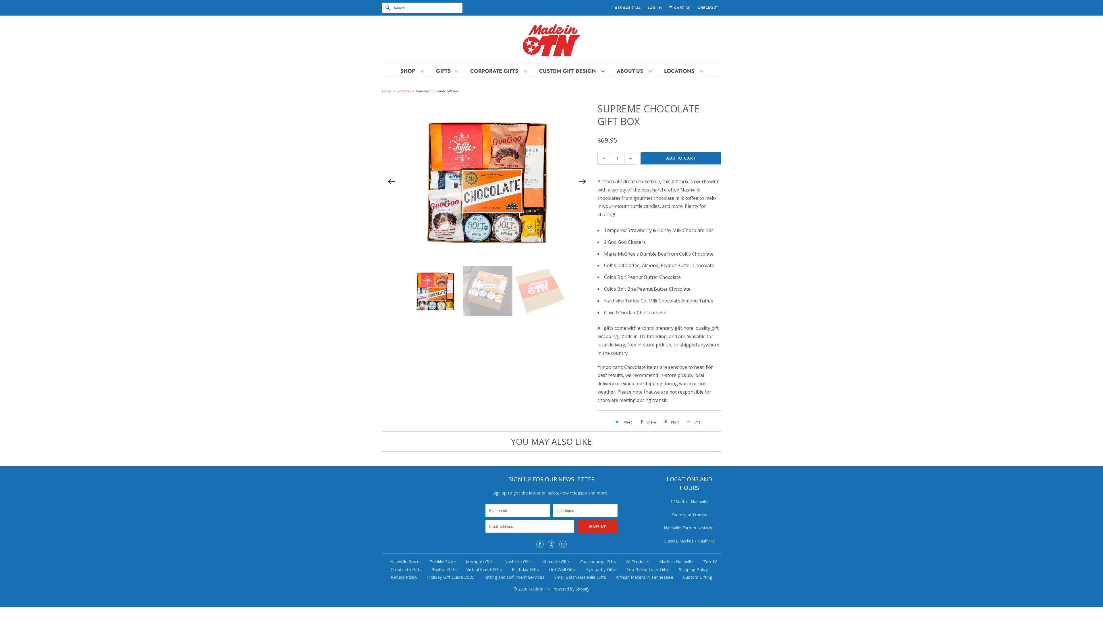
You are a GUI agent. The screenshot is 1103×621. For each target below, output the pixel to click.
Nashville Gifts (518, 561)
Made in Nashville (676, 561)
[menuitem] (412, 71)
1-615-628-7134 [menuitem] (626, 7)
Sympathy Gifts (601, 569)
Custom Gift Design (569, 71)
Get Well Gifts (562, 569)
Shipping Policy (693, 569)
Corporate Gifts (495, 71)
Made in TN (539, 589)
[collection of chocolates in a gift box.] (486, 181)
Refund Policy (404, 577)
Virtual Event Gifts (484, 569)
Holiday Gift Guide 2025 (451, 577)
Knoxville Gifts (556, 561)
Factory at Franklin (689, 515)
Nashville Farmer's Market (689, 527)
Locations (680, 71)
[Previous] (391, 181)
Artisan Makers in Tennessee (644, 577)
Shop (409, 71)
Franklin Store (442, 561)
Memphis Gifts (480, 561)
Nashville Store (405, 561)
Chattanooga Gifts (598, 561)
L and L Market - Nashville (689, 541)
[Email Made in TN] (563, 544)
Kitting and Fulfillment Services (514, 577)
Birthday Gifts (525, 569)
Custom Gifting (697, 577)
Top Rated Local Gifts (647, 569)
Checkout (708, 7)
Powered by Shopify (570, 589)
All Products (637, 561)
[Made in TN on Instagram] (551, 544)
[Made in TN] (551, 41)
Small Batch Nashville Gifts (580, 577)
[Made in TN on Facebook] (540, 544)
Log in (655, 7)
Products (404, 91)
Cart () (682, 7)
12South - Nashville (689, 501)
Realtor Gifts (444, 569)
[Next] (582, 181)
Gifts (444, 71)
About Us (631, 71)
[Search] (388, 8)
